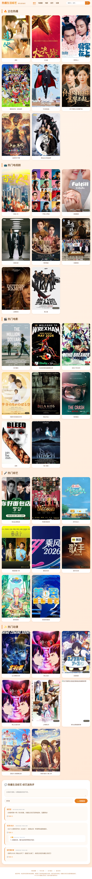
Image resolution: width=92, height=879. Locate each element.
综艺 (51, 3)
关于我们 (50, 870)
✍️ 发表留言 (81, 801)
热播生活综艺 (14, 3)
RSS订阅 (42, 870)
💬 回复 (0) (10, 816)
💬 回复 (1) (10, 832)
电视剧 (40, 3)
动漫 (57, 3)
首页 (34, 3)
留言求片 (58, 870)
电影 (46, 3)
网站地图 (33, 870)
